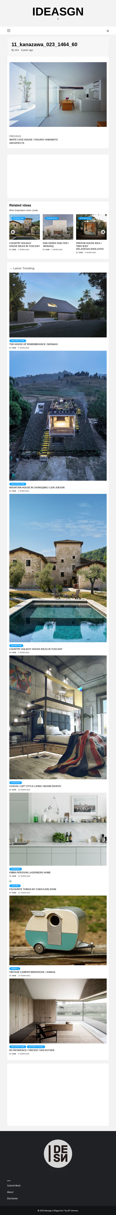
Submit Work (14, 1185)
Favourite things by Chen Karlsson (32, 889)
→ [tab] (10, 268)
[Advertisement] (58, 176)
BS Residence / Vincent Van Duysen (31, 1050)
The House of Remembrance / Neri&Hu (33, 344)
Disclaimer (12, 1198)
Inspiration (18, 218)
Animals (15, 969)
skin (17, 50)
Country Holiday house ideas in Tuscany (36, 649)
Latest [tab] (17, 268)
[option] (24, 235)
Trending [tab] (28, 268)
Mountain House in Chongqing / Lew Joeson (37, 487)
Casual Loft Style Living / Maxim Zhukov (35, 786)
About (10, 1192)
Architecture (17, 341)
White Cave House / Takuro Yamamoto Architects (33, 139)
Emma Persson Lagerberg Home (30, 872)
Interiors (15, 783)
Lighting (15, 886)
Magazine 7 (59, 1210)
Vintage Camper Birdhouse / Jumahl (32, 972)
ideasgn (58, 11)
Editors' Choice (36, 1047)
